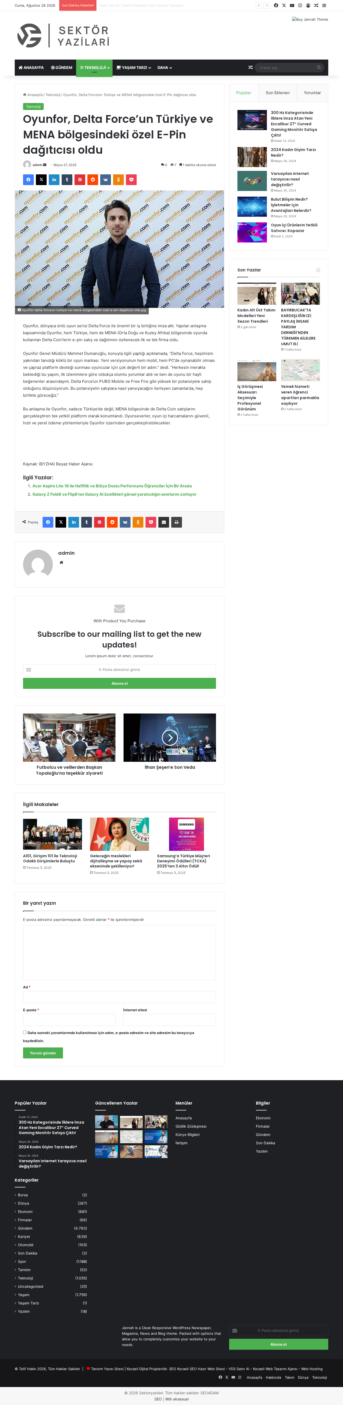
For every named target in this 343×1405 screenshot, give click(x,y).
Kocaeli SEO (187, 1369)
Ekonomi (25, 1211)
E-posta (31, 1010)
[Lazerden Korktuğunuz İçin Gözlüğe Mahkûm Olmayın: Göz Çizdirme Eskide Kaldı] (156, 1136)
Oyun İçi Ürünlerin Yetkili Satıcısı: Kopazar (294, 227)
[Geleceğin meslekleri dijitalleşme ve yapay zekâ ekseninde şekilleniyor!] (119, 834)
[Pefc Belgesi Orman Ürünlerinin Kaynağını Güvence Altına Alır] (156, 1151)
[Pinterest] (79, 179)
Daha (163, 67)
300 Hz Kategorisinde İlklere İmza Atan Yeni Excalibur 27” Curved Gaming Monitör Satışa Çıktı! (294, 124)
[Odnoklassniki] (118, 179)
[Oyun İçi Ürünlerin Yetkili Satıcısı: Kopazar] (252, 232)
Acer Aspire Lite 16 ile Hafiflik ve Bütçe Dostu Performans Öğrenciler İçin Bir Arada (112, 485)
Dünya (23, 1203)
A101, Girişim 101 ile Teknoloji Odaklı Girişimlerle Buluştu (50, 858)
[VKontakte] (105, 179)
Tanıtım (24, 1270)
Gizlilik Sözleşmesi (191, 1126)
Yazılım (24, 1311)
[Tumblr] (67, 179)
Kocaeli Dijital (137, 1369)
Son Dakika (27, 1253)
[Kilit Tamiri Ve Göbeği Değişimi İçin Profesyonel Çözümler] (131, 1151)
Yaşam (23, 1295)
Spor (22, 1261)
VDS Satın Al (239, 1369)
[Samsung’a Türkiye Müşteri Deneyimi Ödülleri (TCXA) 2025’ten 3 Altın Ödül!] (186, 834)
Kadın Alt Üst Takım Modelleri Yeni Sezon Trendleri (256, 315)
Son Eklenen (278, 92)
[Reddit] (92, 179)
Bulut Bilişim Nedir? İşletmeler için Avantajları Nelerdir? (291, 205)
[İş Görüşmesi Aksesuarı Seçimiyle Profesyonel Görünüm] (256, 370)
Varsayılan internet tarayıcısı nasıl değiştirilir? (290, 179)
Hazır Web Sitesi (211, 1369)
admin (37, 165)
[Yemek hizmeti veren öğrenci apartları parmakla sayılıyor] (300, 370)
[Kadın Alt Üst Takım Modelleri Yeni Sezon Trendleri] (256, 294)
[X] (41, 179)
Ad (27, 987)
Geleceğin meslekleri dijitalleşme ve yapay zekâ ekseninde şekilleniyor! (116, 861)
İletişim (182, 1143)
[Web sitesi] (61, 562)
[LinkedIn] (54, 179)
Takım (289, 1377)
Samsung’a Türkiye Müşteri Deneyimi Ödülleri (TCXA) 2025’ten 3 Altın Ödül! (183, 861)
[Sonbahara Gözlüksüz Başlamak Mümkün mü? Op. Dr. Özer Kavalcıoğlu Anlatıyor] (106, 1121)
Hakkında (273, 1377)
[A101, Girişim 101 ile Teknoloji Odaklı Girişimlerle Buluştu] (52, 834)
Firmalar (25, 1220)
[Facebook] (28, 179)
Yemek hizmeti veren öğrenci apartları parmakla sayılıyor (300, 395)
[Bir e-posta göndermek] (44, 165)
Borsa (23, 1195)
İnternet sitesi (135, 1010)
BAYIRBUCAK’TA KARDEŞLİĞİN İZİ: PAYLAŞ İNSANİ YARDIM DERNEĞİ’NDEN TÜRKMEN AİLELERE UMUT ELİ (187, 5)
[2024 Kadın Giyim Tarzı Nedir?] (252, 157)
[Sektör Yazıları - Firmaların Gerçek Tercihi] (64, 35)
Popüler (243, 92)
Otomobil (25, 1245)
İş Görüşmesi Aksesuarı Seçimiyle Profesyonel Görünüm (250, 398)
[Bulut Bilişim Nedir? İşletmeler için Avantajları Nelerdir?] (252, 207)
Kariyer (24, 1236)
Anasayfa (33, 67)
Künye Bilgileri (188, 1134)
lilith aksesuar (177, 1399)
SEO (172, 1369)
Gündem (63, 67)
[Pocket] (131, 179)
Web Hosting (312, 1369)
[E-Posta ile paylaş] (163, 522)
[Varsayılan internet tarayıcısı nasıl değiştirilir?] (252, 181)
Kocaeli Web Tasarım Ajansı (275, 1369)
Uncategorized (30, 1286)
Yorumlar (312, 92)
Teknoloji (95, 67)
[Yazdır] (176, 522)
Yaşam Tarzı (134, 67)
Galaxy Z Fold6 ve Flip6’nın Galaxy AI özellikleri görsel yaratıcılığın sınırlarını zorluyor (114, 494)
